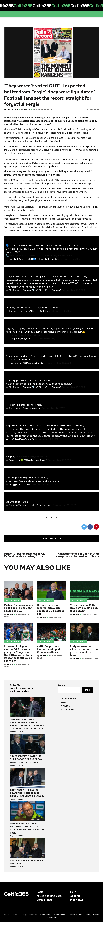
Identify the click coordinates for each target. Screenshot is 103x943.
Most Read (67, 709)
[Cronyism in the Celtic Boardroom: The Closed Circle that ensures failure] (27, 778)
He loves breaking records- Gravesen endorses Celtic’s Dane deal (50, 609)
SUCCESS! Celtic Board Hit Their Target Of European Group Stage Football (26, 759)
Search (61, 685)
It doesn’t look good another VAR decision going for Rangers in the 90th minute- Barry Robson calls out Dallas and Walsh (18, 653)
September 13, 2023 (69, 259)
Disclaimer (72, 914)
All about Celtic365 (49, 896)
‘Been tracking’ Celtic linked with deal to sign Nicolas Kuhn (84, 608)
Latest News (11, 109)
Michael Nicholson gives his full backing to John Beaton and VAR (18, 608)
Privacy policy (44, 914)
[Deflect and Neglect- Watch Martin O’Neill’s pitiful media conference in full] (27, 811)
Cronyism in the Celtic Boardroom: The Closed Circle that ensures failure (27, 793)
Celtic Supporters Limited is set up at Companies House (48, 649)
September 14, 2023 (53, 408)
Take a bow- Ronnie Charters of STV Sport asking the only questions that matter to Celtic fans (27, 724)
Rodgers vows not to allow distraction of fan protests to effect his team (84, 650)
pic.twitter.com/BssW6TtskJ (55, 255)
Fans (63, 702)
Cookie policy (59, 914)
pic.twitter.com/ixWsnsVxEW (33, 456)
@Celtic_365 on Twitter (22, 688)
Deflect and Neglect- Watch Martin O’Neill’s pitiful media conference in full (27, 828)
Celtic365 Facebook (20, 691)
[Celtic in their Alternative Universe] (27, 848)
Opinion (65, 706)
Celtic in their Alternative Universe (26, 862)
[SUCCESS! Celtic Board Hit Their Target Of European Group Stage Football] (27, 744)
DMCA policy (85, 914)
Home (40, 892)
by (25, 109)
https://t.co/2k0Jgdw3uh (23, 255)
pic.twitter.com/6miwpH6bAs (23, 335)
